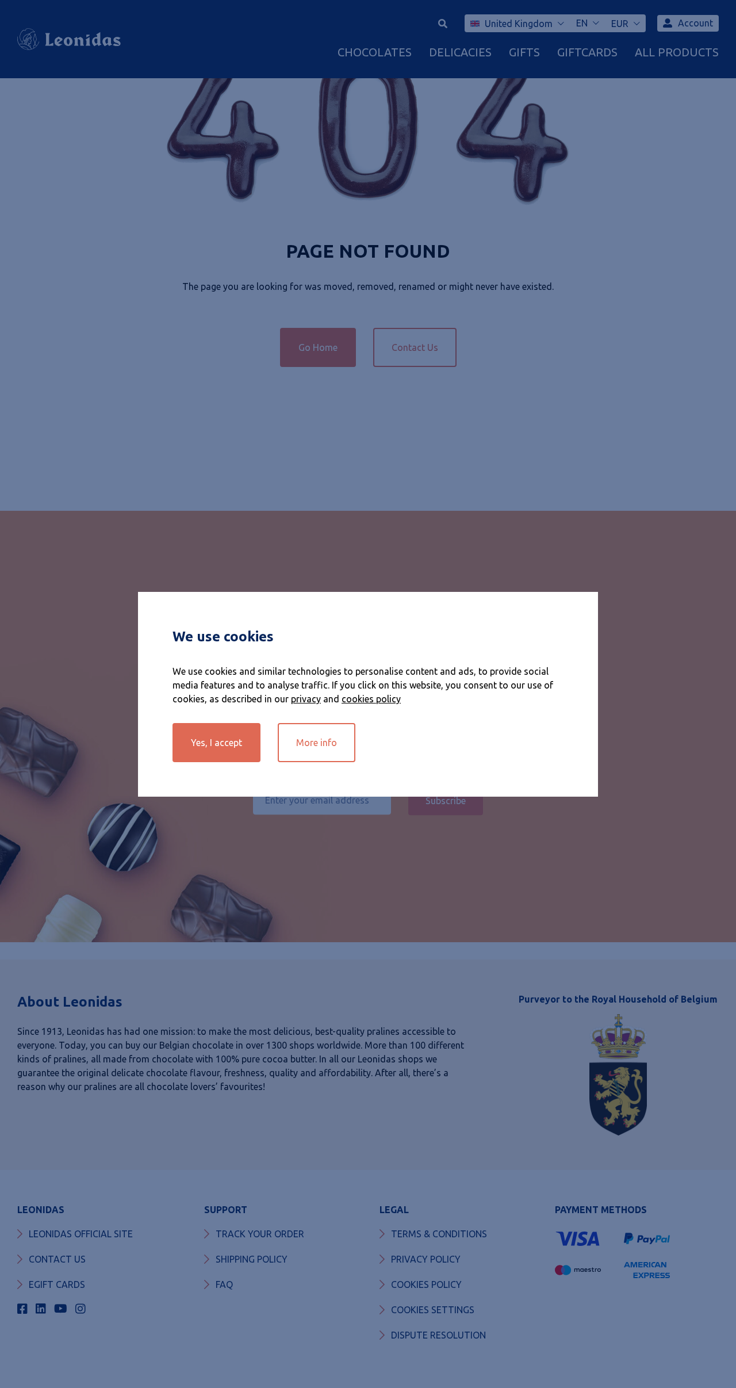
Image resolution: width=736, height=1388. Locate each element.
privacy (306, 699)
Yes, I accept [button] (216, 742)
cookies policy (371, 699)
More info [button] (316, 742)
